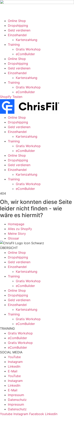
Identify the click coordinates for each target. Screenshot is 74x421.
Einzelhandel (17, 35)
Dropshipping (18, 25)
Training (14, 44)
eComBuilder (25, 54)
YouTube (14, 357)
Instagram (15, 362)
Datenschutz (17, 400)
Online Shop (17, 21)
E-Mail (12, 371)
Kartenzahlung (26, 40)
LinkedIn (14, 366)
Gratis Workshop (28, 49)
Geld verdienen (19, 30)
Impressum (16, 395)
